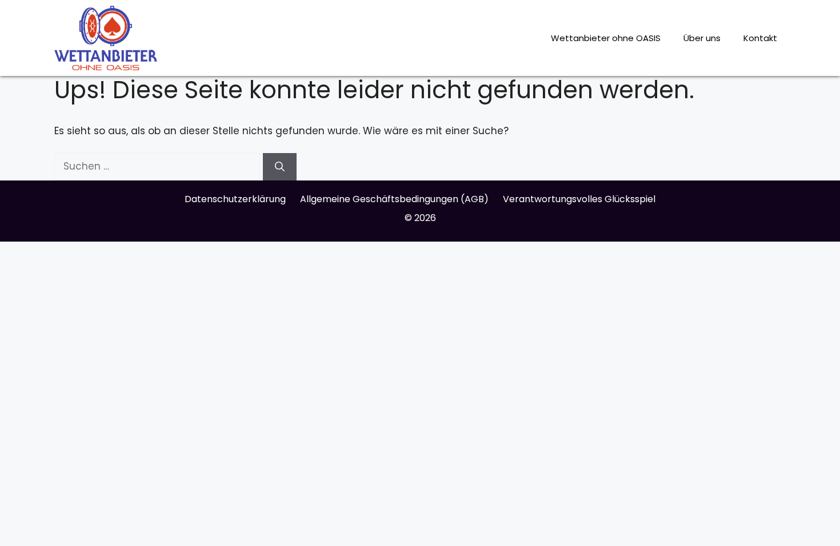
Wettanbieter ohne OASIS (606, 38)
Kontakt (760, 38)
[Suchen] (280, 166)
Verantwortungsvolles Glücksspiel (579, 199)
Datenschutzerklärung (235, 199)
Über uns (702, 38)
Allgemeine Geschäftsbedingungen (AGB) (394, 199)
